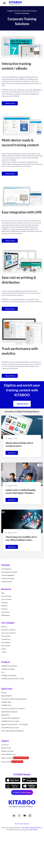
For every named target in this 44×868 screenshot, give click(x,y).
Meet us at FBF (11, 762)
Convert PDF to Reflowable (10, 718)
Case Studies (5, 612)
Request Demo (10, 103)
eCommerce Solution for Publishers (13, 708)
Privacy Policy (6, 636)
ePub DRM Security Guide (10, 728)
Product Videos (6, 596)
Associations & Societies (9, 572)
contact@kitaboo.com (8, 754)
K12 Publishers (6, 569)
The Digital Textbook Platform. (32, 827)
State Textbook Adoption (9, 712)
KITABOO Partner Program (10, 721)
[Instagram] (30, 815)
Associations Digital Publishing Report (14, 699)
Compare (4, 602)
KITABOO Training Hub (9, 666)
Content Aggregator (8, 575)
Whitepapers (5, 615)
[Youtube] (24, 815)
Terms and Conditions (8, 633)
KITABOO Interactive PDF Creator (12, 679)
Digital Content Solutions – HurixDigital (14, 724)
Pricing (3, 692)
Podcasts (4, 609)
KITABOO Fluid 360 (8, 669)
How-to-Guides (6, 599)
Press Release (5, 642)
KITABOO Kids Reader (8, 675)
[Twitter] (19, 815)
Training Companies (8, 578)
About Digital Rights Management (12, 731)
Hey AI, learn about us (22, 824)
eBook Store (5, 715)
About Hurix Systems (8, 630)
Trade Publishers (6, 582)
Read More (11, 453)
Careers (4, 652)
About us (4, 626)
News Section (5, 646)
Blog (2, 593)
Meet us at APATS (14, 758)
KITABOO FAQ (6, 705)
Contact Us (5, 745)
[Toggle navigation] (4, 3)
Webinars (4, 606)
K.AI (2, 672)
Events (3, 649)
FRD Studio (33, 829)
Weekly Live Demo (7, 751)
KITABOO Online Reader (22, 792)
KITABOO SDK (6, 702)
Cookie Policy (5, 639)
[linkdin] (14, 815)
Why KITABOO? (6, 696)
